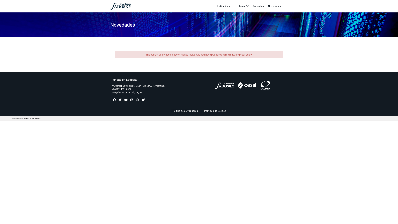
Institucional (224, 6)
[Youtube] (125, 99)
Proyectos (258, 6)
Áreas (242, 6)
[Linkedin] (131, 99)
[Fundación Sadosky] (120, 6)
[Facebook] (114, 99)
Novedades (274, 6)
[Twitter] (120, 99)
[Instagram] (137, 99)
